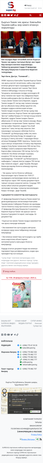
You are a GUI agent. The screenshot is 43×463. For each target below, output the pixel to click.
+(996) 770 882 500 (29, 352)
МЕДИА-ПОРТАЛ (25, 323)
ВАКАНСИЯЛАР (36, 426)
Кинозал (38, 323)
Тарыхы (38, 422)
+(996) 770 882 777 (29, 354)
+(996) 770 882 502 (29, 357)
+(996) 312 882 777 (29, 359)
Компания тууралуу (32, 419)
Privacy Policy (36, 434)
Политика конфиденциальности (26, 429)
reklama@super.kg (29, 364)
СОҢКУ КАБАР (21, 321)
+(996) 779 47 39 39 (29, 345)
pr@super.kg (27, 362)
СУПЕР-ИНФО (36, 321)
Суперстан (37, 326)
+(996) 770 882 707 (29, 369)
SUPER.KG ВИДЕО (8, 323)
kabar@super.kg (28, 348)
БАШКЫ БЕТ (6, 321)
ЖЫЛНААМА (6, 326)
